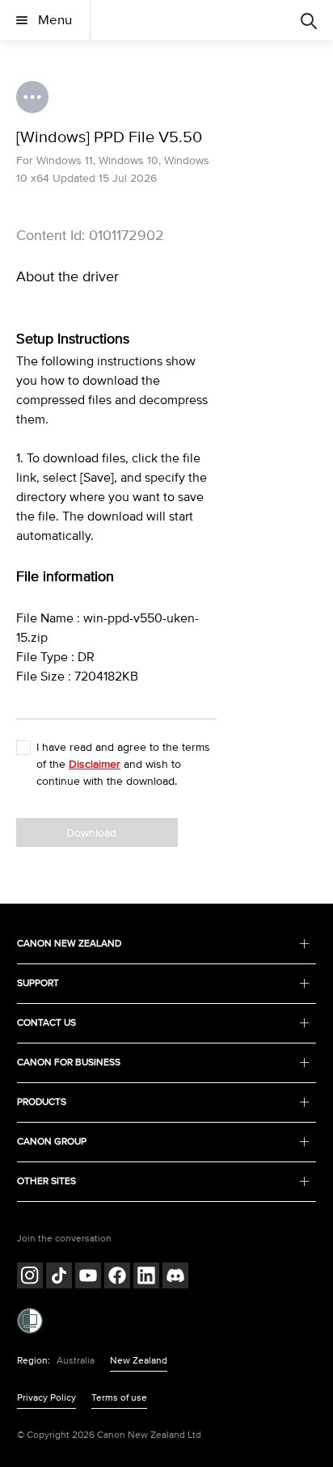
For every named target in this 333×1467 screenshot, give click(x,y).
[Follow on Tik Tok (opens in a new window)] (59, 1277)
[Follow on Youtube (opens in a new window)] (88, 1277)
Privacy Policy (46, 1398)
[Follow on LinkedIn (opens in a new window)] (146, 1277)
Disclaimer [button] (94, 764)
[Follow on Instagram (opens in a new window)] (30, 1277)
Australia (76, 1361)
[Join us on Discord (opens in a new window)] (175, 1277)
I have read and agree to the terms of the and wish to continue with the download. (123, 764)
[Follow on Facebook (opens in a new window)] (117, 1277)
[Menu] (309, 20)
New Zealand (138, 1361)
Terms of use (119, 1398)
